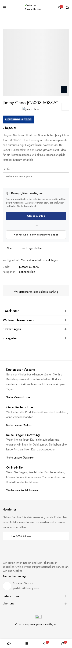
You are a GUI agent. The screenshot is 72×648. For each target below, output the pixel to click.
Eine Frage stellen (31, 248)
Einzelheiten (11, 311)
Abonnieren (64, 536)
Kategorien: (9, 272)
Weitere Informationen (18, 320)
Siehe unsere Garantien (20, 458)
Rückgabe (10, 338)
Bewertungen (12, 329)
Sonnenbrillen (27, 272)
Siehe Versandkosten (18, 397)
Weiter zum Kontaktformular (22, 490)
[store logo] (36, 7)
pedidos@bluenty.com (26, 588)
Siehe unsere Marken (18, 425)
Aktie (9, 248)
